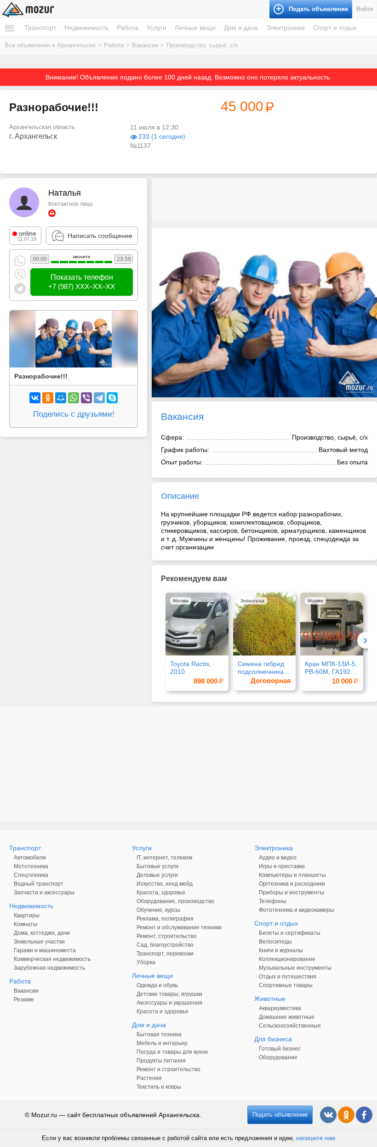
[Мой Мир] (60, 397)
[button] (368, 236)
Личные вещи (195, 27)
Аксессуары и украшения (169, 1003)
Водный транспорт (38, 884)
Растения (149, 1078)
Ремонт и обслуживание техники (179, 927)
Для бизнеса (273, 1039)
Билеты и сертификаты (289, 933)
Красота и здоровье (162, 1011)
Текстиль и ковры (159, 1087)
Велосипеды (275, 941)
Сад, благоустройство (165, 945)
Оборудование (278, 1057)
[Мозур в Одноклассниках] (346, 1115)
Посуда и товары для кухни (172, 1052)
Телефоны (272, 901)
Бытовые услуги (157, 866)
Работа (127, 27)
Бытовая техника (159, 1034)
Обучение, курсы (158, 910)
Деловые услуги (157, 875)
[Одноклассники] (47, 397)
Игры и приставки (282, 866)
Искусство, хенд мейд (165, 884)
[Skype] (112, 397)
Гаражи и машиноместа (45, 950)
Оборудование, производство (175, 901)
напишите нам (315, 1138)
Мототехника (31, 866)
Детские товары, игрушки (169, 994)
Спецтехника (31, 875)
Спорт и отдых (335, 27)
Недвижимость (86, 27)
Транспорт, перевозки (165, 953)
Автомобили (30, 857)
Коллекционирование (287, 959)
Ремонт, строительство (167, 936)
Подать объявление (280, 1114)
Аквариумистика (280, 1008)
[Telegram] (99, 397)
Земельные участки (39, 941)
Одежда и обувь (157, 985)
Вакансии (145, 45)
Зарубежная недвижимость (49, 968)
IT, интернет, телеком (164, 857)
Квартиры (27, 915)
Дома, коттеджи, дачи (42, 933)
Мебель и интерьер (162, 1043)
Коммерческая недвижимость (52, 959)
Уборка (146, 962)
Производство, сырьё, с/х (202, 45)
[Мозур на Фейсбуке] (364, 1115)
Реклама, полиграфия (165, 918)
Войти (364, 9)
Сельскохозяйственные (290, 1026)
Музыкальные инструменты (295, 968)
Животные (270, 998)
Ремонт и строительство (168, 1069)
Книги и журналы (281, 950)
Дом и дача (241, 27)
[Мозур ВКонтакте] (328, 1115)
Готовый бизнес (280, 1048)
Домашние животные (286, 1017)
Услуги (156, 27)
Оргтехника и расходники (292, 884)
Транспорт (40, 27)
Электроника (285, 27)
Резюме (24, 999)
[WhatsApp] (73, 397)
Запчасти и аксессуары (44, 892)
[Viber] (86, 397)
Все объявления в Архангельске (50, 45)
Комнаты (25, 924)
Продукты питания (161, 1060)
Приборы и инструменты (291, 892)
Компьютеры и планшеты (292, 875)
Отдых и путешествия (287, 976)
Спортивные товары (286, 985)
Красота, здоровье (161, 892)
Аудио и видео (278, 857)
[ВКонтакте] (34, 397)
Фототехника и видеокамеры (296, 910)
